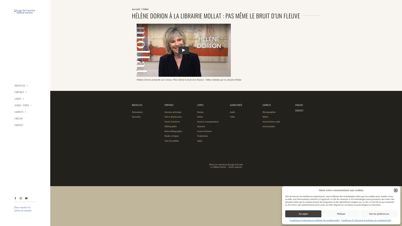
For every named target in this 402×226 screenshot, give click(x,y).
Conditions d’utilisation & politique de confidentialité (315, 220)
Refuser (341, 214)
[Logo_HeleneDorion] (25, 10)
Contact (299, 110)
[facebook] (15, 198)
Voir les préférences (379, 214)
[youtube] (26, 198)
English (299, 105)
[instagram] (21, 198)
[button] (395, 190)
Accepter (303, 214)
